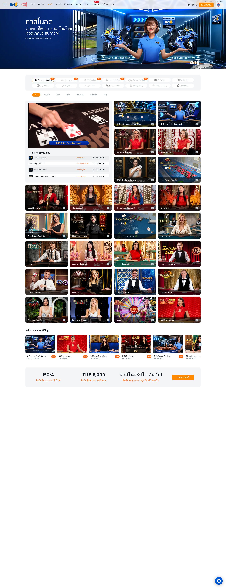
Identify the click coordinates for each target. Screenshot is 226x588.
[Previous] (25, 344)
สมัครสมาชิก (206, 5)
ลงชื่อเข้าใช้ (192, 5)
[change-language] (219, 5)
